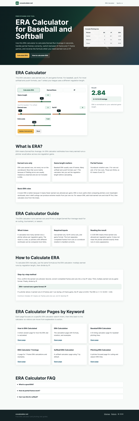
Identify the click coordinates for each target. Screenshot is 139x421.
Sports (119, 3)
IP (74, 90)
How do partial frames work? (29, 391)
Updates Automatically (25, 131)
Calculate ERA (22, 55)
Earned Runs (51, 90)
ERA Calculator (109, 3)
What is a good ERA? (26, 384)
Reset (38, 131)
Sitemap (107, 414)
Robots (113, 414)
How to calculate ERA (40, 55)
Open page (22, 340)
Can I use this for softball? (28, 397)
